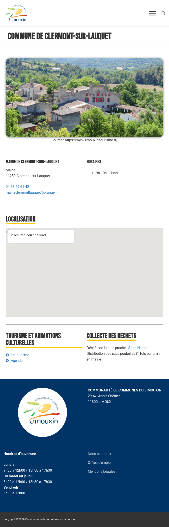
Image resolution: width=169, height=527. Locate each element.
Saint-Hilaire (137, 348)
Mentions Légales (101, 471)
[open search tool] (163, 13)
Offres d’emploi (100, 463)
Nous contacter (99, 454)
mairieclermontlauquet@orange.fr (32, 192)
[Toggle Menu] (152, 13)
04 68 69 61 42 (17, 187)
